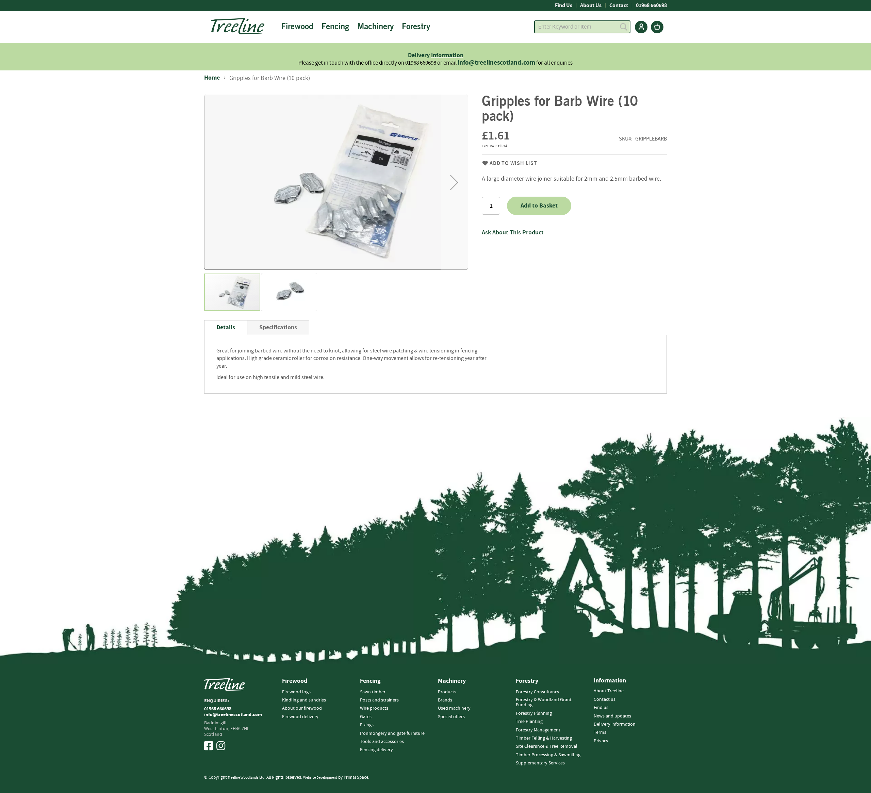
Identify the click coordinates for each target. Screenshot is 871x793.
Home (212, 78)
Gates (366, 717)
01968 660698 (651, 5)
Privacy (601, 741)
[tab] (225, 327)
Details (225, 327)
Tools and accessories (382, 742)
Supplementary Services (540, 763)
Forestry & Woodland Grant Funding (544, 702)
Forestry (527, 681)
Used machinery (454, 708)
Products (447, 692)
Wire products (374, 708)
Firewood (294, 681)
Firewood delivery (300, 717)
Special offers (451, 717)
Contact (618, 5)
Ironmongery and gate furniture (392, 733)
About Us (591, 5)
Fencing (370, 681)
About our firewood (302, 708)
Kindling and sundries (304, 700)
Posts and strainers (379, 700)
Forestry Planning (534, 713)
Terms (600, 732)
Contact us (604, 699)
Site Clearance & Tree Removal (546, 746)
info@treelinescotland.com (496, 62)
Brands (445, 700)
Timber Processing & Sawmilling (548, 755)
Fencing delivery (376, 750)
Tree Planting (529, 721)
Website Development (320, 777)
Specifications (278, 327)
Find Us (563, 5)
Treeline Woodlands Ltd (246, 777)
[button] (454, 182)
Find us (601, 708)
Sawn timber (372, 692)
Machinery (452, 681)
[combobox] (582, 26)
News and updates (612, 716)
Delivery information (615, 724)
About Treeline (609, 691)
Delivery (419, 55)
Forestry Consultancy (537, 692)
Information (447, 55)
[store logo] (237, 26)
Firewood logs (296, 692)
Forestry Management (538, 730)
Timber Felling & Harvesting (544, 738)
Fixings (367, 725)
